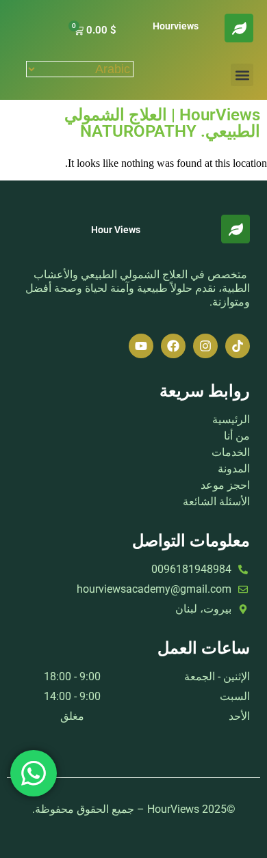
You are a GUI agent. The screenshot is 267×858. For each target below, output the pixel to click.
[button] (242, 75)
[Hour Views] (235, 229)
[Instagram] (205, 346)
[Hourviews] (239, 28)
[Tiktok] (237, 346)
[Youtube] (141, 346)
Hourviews (176, 26)
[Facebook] (173, 346)
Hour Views (115, 229)
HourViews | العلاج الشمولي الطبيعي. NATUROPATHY (162, 123)
